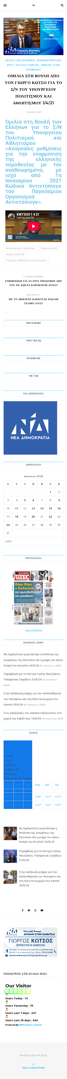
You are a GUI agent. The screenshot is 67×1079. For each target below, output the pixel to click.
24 (8, 524)
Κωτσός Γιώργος (27, 65)
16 (59, 508)
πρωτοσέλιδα (33, 630)
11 (16, 508)
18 (16, 516)
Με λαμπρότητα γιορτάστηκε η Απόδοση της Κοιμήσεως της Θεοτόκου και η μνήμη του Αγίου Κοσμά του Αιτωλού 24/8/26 (33, 659)
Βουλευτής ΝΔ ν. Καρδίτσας (20, 248)
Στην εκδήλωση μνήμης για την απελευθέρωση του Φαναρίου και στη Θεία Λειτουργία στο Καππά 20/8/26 (32, 698)
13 (33, 508)
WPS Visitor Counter (30, 1024)
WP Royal (42, 1055)
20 (33, 516)
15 (50, 508)
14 (41, 508)
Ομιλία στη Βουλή (15, 254)
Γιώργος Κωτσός (48, 248)
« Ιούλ (8, 541)
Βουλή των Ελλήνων (20, 60)
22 (50, 516)
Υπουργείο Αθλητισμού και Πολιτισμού (26, 260)
